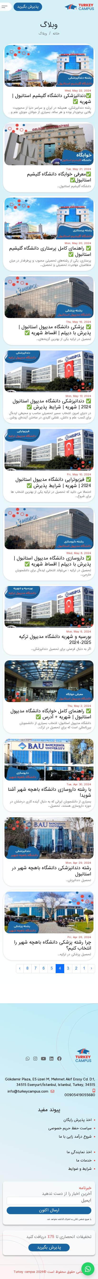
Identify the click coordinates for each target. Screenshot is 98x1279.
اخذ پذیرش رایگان (78, 1120)
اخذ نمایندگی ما (79, 1152)
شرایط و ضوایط (80, 1168)
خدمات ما (84, 1160)
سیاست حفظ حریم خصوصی (70, 1128)
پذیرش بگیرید (28, 7)
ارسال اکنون (49, 1210)
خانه (56, 33)
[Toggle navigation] (6, 7)
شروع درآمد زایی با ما (75, 1136)
